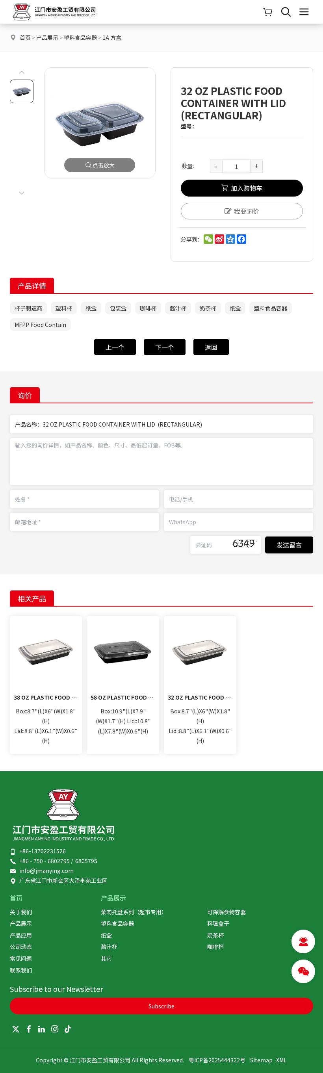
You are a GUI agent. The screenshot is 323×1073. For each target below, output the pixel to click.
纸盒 (91, 308)
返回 (211, 347)
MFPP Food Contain (40, 325)
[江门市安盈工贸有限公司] (53, 21)
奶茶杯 (208, 308)
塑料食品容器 (80, 37)
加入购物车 (246, 188)
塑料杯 (64, 308)
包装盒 (118, 308)
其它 (106, 958)
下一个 (164, 347)
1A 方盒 (111, 37)
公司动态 (21, 946)
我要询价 (246, 211)
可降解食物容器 (226, 912)
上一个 (115, 347)
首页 (25, 37)
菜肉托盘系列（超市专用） (134, 912)
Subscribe (161, 1006)
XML (281, 1060)
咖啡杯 (148, 308)
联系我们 (21, 970)
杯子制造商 (28, 308)
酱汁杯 (178, 308)
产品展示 (47, 37)
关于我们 (21, 912)
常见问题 (21, 958)
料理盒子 (218, 923)
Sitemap (261, 1060)
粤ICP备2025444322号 (217, 1060)
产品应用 (21, 935)
